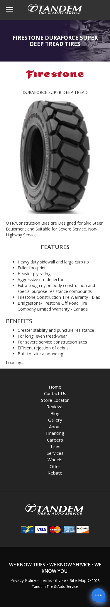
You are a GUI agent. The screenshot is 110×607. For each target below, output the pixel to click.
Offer (55, 466)
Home (55, 387)
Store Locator (55, 400)
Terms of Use (53, 580)
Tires (55, 446)
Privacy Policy (23, 580)
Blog (55, 413)
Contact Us (55, 393)
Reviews (55, 406)
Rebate (55, 473)
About (55, 426)
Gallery (55, 420)
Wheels (55, 459)
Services (55, 453)
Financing (55, 433)
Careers (55, 440)
